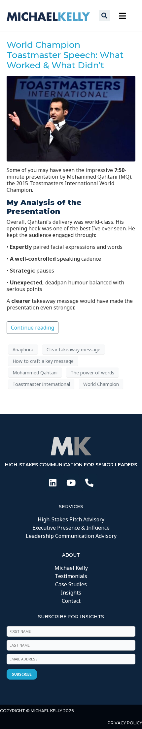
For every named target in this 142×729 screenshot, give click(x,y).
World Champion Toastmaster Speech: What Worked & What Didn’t (65, 55)
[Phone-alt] (89, 482)
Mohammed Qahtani (35, 372)
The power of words (92, 372)
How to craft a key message (43, 361)
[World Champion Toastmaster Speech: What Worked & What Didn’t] (71, 118)
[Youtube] (71, 482)
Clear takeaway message (73, 349)
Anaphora (23, 349)
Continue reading (32, 327)
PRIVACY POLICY (125, 722)
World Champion (101, 384)
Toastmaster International (41, 384)
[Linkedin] (53, 482)
